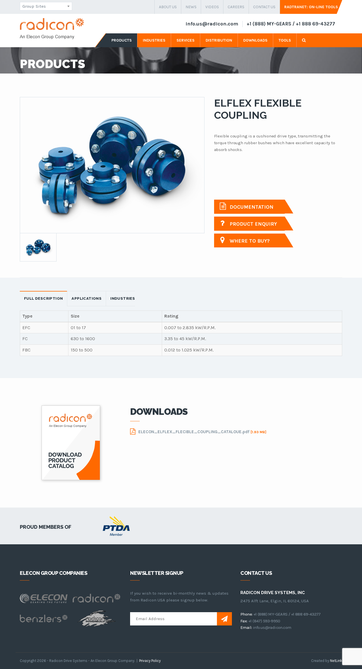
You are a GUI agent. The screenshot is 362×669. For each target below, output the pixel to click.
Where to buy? (249, 241)
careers (236, 7)
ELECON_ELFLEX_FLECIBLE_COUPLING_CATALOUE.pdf (202, 431)
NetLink (336, 661)
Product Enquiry (252, 224)
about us (168, 7)
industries (154, 40)
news (191, 7)
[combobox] (46, 6)
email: (246, 627)
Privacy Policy (150, 661)
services (185, 40)
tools (285, 40)
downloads (255, 40)
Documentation (250, 207)
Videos (212, 7)
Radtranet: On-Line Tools (311, 7)
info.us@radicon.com (212, 24)
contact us (264, 7)
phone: (246, 614)
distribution (219, 40)
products (121, 40)
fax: (243, 620)
